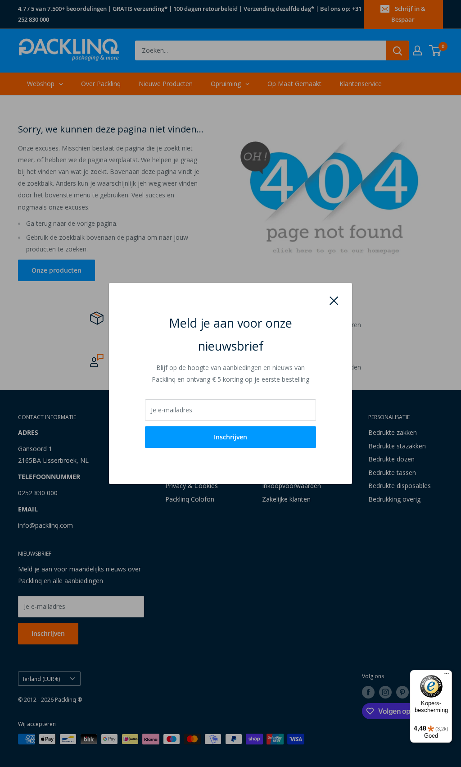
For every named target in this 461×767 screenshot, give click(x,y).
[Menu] (446, 675)
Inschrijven (230, 437)
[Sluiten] (334, 300)
